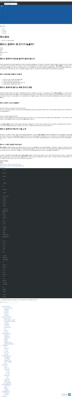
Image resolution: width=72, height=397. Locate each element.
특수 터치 (4, 264)
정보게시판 (5, 18)
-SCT (3, 276)
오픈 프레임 (5, 255)
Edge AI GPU (7, 326)
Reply (3, 167)
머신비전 (6, 323)
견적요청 (4, 294)
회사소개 (5, 9)
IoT (3, 219)
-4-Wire (4, 268)
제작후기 (4, 30)
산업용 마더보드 (5, 234)
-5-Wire (4, 272)
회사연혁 (4, 198)
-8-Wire (4, 270)
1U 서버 (6, 349)
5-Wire (8, 373)
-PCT (3, 278)
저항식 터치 (5, 266)
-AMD (4, 252)
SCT (8, 376)
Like (1, 160)
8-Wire (8, 372)
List (1, 167)
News (3, 28)
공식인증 (6, 311)
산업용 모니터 (5, 257)
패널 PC (4, 230)
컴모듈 (4, 232)
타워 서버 (6, 352)
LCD (3, 261)
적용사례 (4, 31)
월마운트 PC (5, 228)
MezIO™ (4, 221)
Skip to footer (11, 0)
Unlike (6, 160)
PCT (8, 378)
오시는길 (4, 205)
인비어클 (6, 324)
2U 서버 (4, 244)
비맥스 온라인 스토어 (5, 2)
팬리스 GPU (5, 217)
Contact (11, 2)
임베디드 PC (6, 10)
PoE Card (4, 223)
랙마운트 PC (7, 336)
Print (1, 162)
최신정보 (4, 33)
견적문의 (5, 19)
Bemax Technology (6, 196)
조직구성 (6, 312)
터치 (4, 16)
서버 (4, 13)
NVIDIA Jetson (7, 327)
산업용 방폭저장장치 (6, 237)
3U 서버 (4, 246)
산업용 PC (5, 12)
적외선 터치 (5, 282)
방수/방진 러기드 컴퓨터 (5, 212)
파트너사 (4, 203)
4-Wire (8, 370)
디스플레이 (5, 15)
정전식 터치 (5, 274)
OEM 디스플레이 (5, 259)
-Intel (3, 250)
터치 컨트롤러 (5, 284)
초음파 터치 (5, 280)
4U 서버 (4, 248)
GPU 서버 (6, 348)
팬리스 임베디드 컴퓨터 (9, 320)
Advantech (5, 21)
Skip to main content (4, 0)
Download (15, 2)
